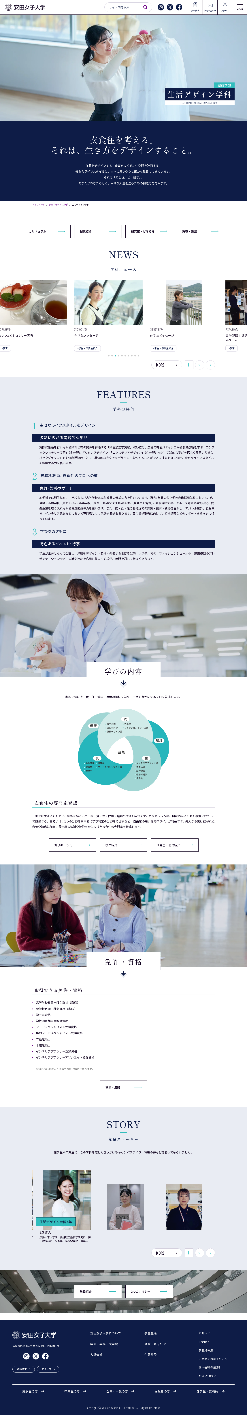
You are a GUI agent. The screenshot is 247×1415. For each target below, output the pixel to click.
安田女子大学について (105, 1333)
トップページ (38, 204)
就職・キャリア (155, 1344)
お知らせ (204, 1333)
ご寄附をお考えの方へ (213, 1359)
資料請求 (195, 10)
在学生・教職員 (207, 1391)
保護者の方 (162, 1391)
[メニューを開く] (239, 7)
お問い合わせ (210, 10)
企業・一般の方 (117, 1391)
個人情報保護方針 (210, 1367)
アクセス (225, 10)
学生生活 (150, 1333)
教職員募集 (206, 1350)
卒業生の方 (72, 1391)
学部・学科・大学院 (58, 204)
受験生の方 (30, 1391)
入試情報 (96, 1354)
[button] (109, 355)
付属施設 (150, 1354)
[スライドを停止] (189, 364)
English (204, 1342)
